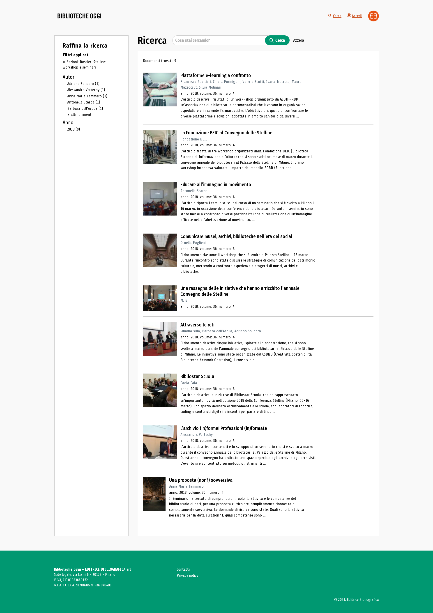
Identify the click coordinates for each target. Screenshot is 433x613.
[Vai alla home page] (79, 16)
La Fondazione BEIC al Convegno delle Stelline (226, 133)
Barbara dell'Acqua (85, 108)
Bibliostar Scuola (197, 376)
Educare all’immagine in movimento (215, 185)
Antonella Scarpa (83, 102)
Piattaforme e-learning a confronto (215, 75)
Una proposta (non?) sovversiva (201, 480)
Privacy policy (187, 575)
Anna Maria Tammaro (87, 96)
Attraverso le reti (197, 325)
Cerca (337, 16)
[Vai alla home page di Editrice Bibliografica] (373, 16)
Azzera (298, 40)
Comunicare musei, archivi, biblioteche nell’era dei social (236, 236)
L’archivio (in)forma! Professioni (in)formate (223, 428)
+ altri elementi (79, 114)
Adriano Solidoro (83, 83)
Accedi (357, 16)
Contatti (183, 569)
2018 (73, 129)
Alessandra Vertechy (86, 89)
